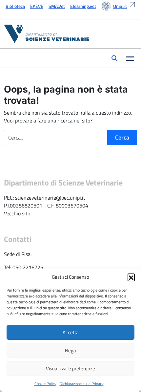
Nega (70, 350)
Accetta (71, 332)
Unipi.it (120, 6)
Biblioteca (15, 6)
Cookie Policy (45, 384)
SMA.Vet (57, 6)
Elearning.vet (83, 6)
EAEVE (36, 6)
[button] (131, 277)
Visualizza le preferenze (70, 368)
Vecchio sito (17, 213)
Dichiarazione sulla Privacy (82, 384)
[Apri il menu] (130, 58)
